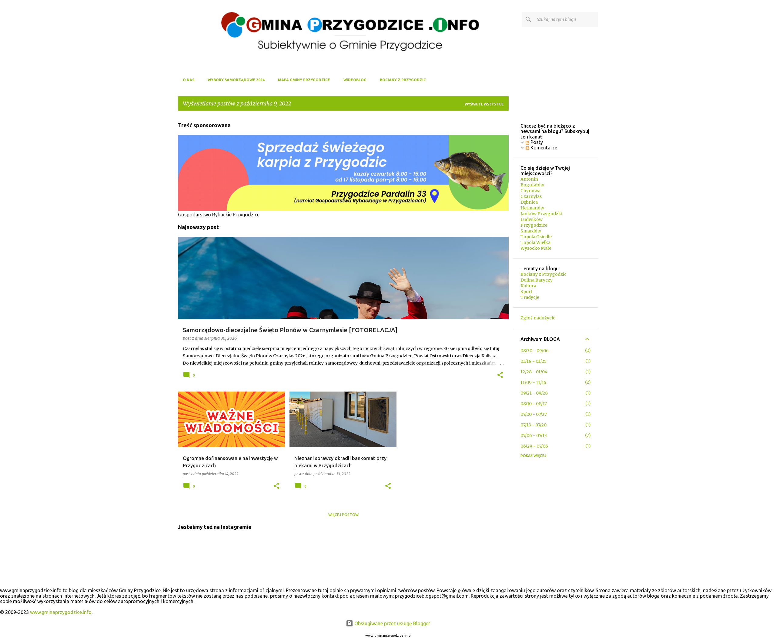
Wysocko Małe (535, 248)
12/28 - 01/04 (533, 372)
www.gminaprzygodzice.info (61, 612)
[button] (500, 375)
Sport (526, 291)
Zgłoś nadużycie (537, 318)
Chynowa (530, 190)
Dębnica (529, 202)
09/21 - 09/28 (534, 393)
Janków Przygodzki (541, 213)
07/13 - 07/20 (533, 425)
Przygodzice (533, 225)
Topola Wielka (535, 242)
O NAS (188, 80)
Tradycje (529, 297)
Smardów (530, 231)
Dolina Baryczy (536, 280)
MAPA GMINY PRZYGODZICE (304, 80)
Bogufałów (532, 185)
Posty (536, 142)
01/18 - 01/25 (533, 361)
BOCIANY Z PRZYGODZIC (403, 80)
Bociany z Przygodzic (543, 274)
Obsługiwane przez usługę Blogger (391, 623)
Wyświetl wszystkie (484, 104)
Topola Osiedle (536, 236)
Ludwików (531, 219)
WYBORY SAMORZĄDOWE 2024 (236, 80)
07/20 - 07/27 (533, 414)
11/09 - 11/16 (533, 382)
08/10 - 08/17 (533, 403)
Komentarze (543, 147)
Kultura (528, 286)
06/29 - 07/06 (534, 446)
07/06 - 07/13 (533, 435)
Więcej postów (343, 515)
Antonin (529, 179)
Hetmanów (532, 208)
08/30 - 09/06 (534, 350)
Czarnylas (531, 196)
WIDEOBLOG (354, 80)
